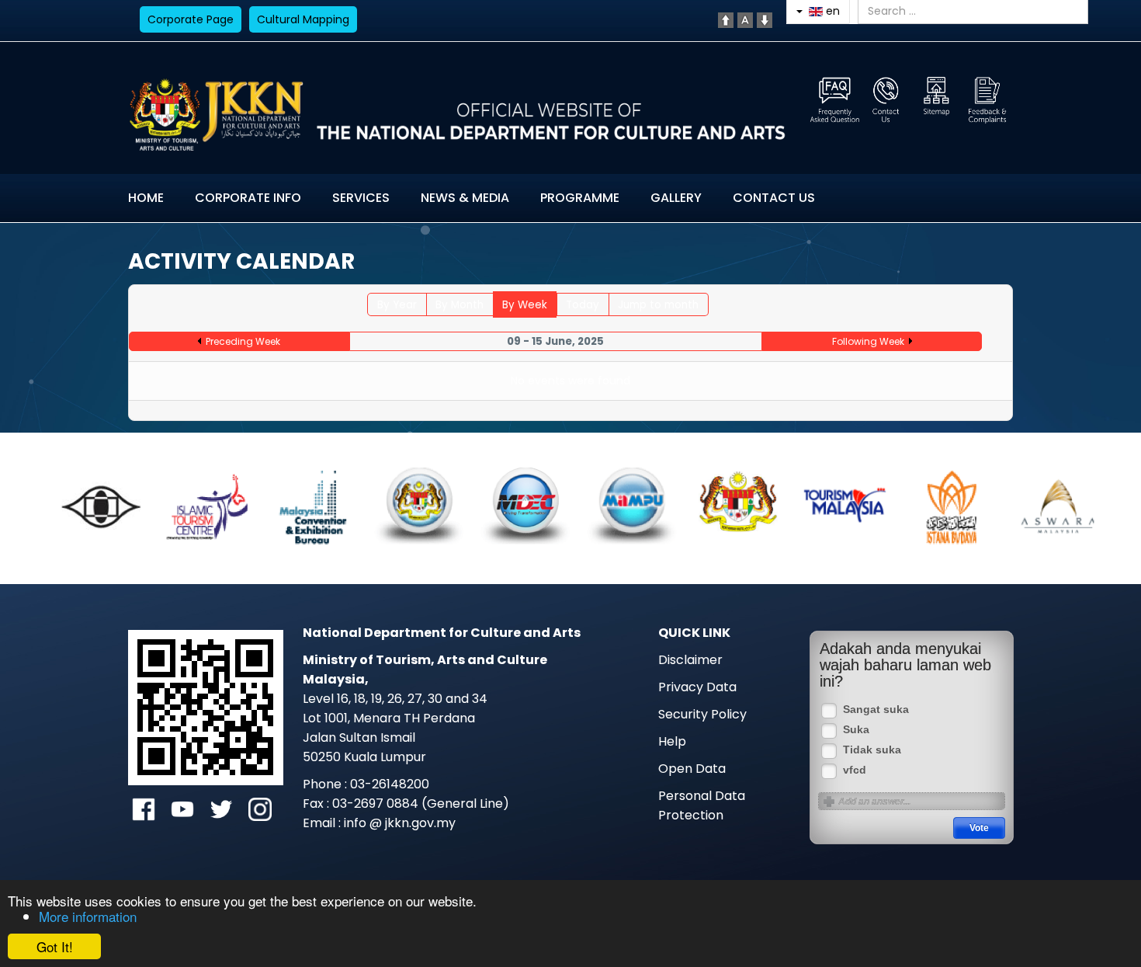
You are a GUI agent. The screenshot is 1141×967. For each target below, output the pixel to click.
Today (582, 304)
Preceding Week (243, 341)
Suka (856, 730)
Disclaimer (690, 660)
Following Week (868, 341)
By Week (524, 304)
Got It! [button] (54, 946)
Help (672, 741)
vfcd (854, 770)
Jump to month (658, 304)
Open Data (692, 768)
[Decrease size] (764, 19)
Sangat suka (876, 709)
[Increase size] (726, 19)
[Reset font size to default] (745, 19)
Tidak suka (872, 750)
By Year (397, 304)
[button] (85, 502)
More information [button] (88, 916)
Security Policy (702, 714)
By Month (459, 304)
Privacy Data (697, 687)
